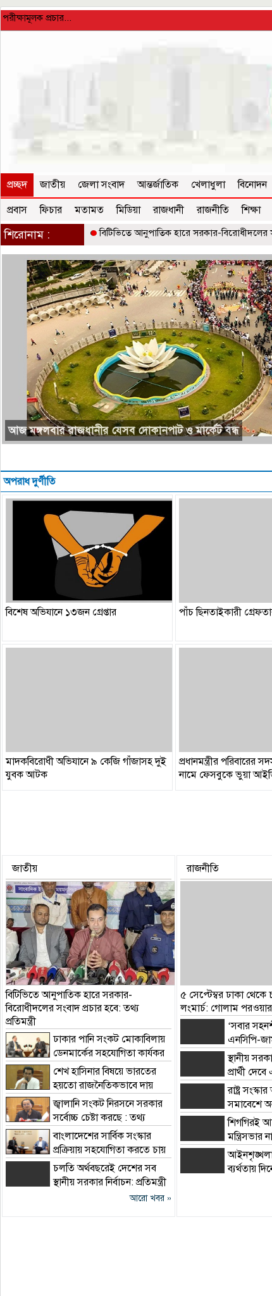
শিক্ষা (251, 210)
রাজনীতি (213, 210)
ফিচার (51, 210)
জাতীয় (52, 184)
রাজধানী (168, 210)
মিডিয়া (128, 210)
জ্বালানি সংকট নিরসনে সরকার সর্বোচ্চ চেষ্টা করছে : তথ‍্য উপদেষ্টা (84, 1117)
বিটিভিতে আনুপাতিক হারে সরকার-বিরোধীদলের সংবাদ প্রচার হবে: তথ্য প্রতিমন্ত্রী (72, 1008)
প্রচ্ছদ (17, 184)
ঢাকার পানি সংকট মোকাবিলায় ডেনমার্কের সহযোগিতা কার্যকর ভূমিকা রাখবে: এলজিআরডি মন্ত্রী (85, 1053)
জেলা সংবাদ (101, 184)
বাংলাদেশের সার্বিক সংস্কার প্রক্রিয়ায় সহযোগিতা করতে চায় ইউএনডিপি (86, 1150)
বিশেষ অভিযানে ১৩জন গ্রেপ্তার (61, 612)
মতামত (89, 210)
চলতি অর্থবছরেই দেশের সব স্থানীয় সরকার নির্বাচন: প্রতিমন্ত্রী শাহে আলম (86, 1182)
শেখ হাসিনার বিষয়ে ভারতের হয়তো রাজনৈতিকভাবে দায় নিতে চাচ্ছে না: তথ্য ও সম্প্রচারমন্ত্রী (81, 1085)
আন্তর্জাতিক (157, 184)
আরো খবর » (150, 1198)
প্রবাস (17, 210)
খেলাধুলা (208, 184)
